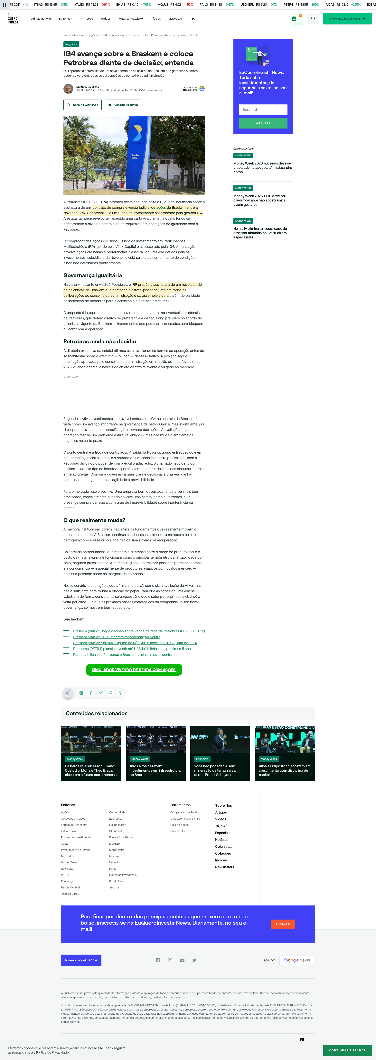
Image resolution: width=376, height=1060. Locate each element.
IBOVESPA (115, 843)
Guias (64, 843)
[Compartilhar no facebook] (91, 693)
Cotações (223, 853)
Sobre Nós (223, 805)
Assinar (263, 123)
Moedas (114, 856)
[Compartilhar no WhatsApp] (120, 693)
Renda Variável (70, 887)
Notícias (79, 35)
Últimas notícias (243, 148)
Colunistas (223, 846)
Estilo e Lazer (69, 831)
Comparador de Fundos (185, 812)
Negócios (93, 35)
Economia (115, 818)
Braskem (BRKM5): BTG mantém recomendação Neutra (116, 637)
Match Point (116, 849)
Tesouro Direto (70, 893)
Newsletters (224, 867)
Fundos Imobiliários (121, 837)
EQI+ (195, 18)
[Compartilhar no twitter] (110, 693)
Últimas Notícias (41, 18)
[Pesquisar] (313, 18)
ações (161, 207)
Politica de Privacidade (52, 1052)
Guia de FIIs (177, 831)
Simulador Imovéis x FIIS (185, 818)
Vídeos (220, 819)
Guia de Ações (179, 824)
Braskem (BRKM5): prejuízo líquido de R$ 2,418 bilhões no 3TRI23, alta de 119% (135, 643)
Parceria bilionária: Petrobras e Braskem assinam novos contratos (125, 655)
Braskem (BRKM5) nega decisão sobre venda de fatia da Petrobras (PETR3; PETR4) (139, 631)
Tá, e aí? (156, 18)
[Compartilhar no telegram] (101, 693)
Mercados (67, 856)
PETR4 (65, 875)
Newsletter (67, 868)
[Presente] (297, 18)
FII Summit (115, 831)
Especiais (175, 18)
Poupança (67, 881)
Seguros (114, 887)
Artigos (106, 18)
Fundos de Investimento (76, 837)
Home (67, 35)
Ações (65, 812)
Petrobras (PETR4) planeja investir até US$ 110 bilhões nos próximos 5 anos (133, 649)
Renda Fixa (116, 881)
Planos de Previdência (123, 875)
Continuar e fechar (347, 1050)
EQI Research (117, 824)
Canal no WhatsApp (85, 104)
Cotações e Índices (73, 818)
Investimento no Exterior (76, 849)
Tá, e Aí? (221, 826)
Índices (221, 860)
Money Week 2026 (81, 960)
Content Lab (117, 812)
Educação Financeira (74, 824)
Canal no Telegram (126, 104)
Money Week (69, 862)
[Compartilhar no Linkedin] (81, 693)
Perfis (112, 868)
